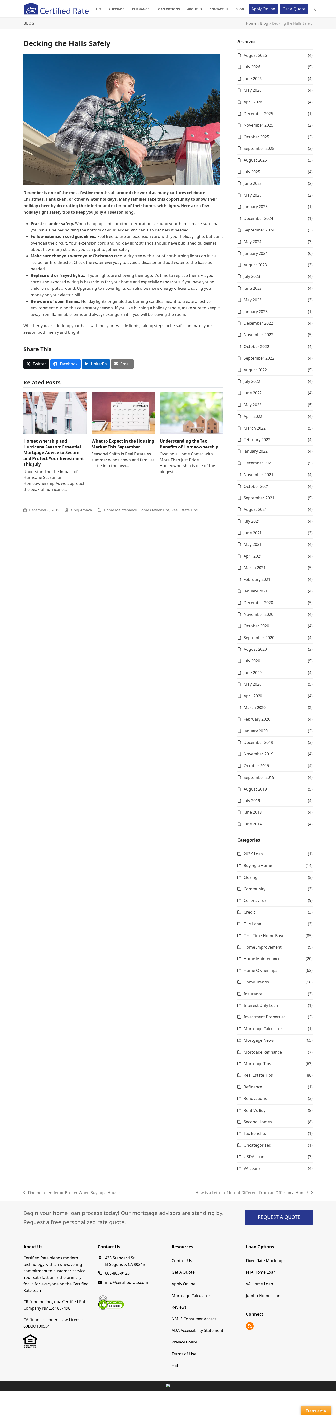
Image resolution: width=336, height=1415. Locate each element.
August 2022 (255, 370)
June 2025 (253, 183)
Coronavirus (255, 900)
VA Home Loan (259, 1283)
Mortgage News (259, 1040)
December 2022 (258, 323)
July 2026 (252, 67)
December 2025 (258, 113)
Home (251, 23)
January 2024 (256, 253)
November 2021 (258, 474)
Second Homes (258, 1122)
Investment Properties (265, 1017)
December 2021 (258, 463)
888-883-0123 (117, 1273)
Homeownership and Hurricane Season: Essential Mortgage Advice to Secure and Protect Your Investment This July (53, 452)
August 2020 (255, 649)
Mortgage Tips (257, 1063)
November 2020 (258, 614)
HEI (175, 1365)
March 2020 (255, 707)
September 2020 (259, 637)
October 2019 (256, 765)
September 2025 (259, 148)
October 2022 (256, 346)
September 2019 (259, 777)
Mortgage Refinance (263, 1052)
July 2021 (252, 521)
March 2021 (255, 567)
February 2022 (257, 439)
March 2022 (255, 428)
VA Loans (252, 1168)
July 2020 (252, 661)
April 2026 (253, 102)
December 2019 (258, 742)
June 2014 (253, 824)
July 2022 (252, 381)
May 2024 (252, 241)
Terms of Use (184, 1353)
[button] (314, 9)
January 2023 (256, 311)
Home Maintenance (120, 509)
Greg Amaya (81, 509)
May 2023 (252, 300)
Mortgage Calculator (263, 1028)
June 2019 (253, 812)
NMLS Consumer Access (194, 1318)
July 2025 (252, 171)
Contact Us (182, 1260)
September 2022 (259, 358)
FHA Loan (252, 923)
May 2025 (252, 195)
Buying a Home (258, 865)
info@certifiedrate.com (126, 1282)
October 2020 (256, 626)
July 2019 (252, 800)
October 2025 (256, 137)
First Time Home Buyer (265, 935)
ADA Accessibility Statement (197, 1330)
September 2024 (259, 230)
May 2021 (252, 544)
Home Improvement (263, 947)
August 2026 (255, 55)
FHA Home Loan (261, 1272)
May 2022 (252, 404)
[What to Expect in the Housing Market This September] (123, 413)
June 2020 (253, 672)
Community (254, 889)
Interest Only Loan (261, 1005)
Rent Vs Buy (255, 1110)
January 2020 (256, 731)
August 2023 (255, 265)
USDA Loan (254, 1156)
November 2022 (258, 334)
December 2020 (258, 602)
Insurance (253, 993)
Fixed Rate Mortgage (265, 1260)
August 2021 (255, 509)
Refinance (253, 1087)
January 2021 (256, 591)
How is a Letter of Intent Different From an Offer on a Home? (251, 1193)
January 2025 (256, 206)
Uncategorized (257, 1145)
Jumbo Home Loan (263, 1295)
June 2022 (253, 393)
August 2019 (255, 789)
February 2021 (257, 579)
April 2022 (253, 416)
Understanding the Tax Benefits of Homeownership (189, 444)
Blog (264, 23)
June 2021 (253, 532)
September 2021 (259, 498)
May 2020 (252, 684)
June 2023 (253, 288)
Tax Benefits (255, 1133)
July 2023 (252, 276)
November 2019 (258, 754)
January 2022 (256, 451)
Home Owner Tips (154, 509)
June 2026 (253, 78)
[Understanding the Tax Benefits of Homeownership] (191, 413)
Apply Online (183, 1283)
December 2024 (258, 218)
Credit (249, 912)
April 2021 (253, 556)
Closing (251, 877)
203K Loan (253, 854)
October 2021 (256, 486)
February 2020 (257, 719)
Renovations (255, 1098)
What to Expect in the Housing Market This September (123, 444)
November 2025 (258, 125)
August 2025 (255, 160)
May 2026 (252, 90)
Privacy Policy (184, 1342)
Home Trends (256, 982)
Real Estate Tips (184, 509)
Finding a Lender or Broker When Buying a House (71, 1193)
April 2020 (253, 696)
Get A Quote (183, 1272)
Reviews (179, 1307)
